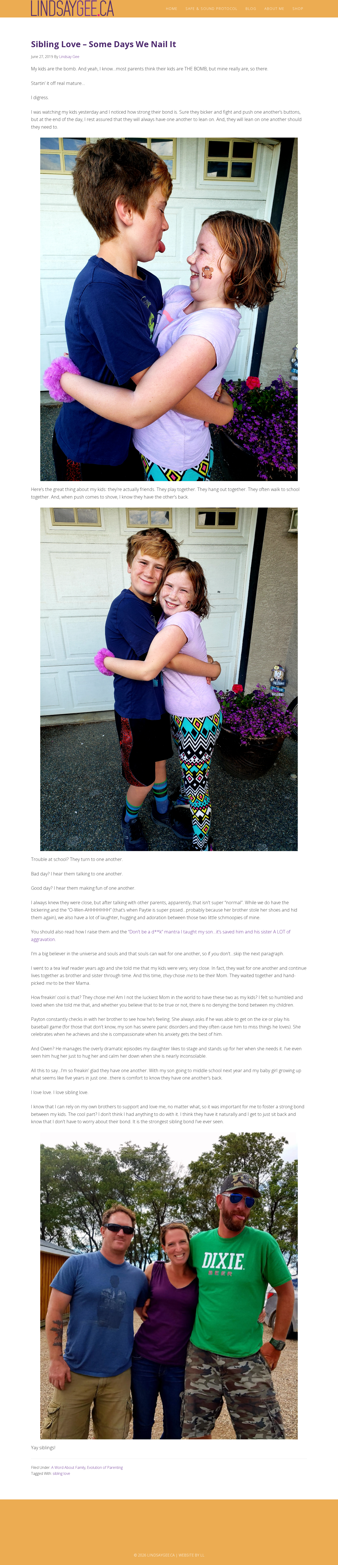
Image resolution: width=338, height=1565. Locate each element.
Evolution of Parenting (105, 1467)
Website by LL (191, 1555)
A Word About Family (68, 1467)
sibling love (61, 1473)
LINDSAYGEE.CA (72, 8)
